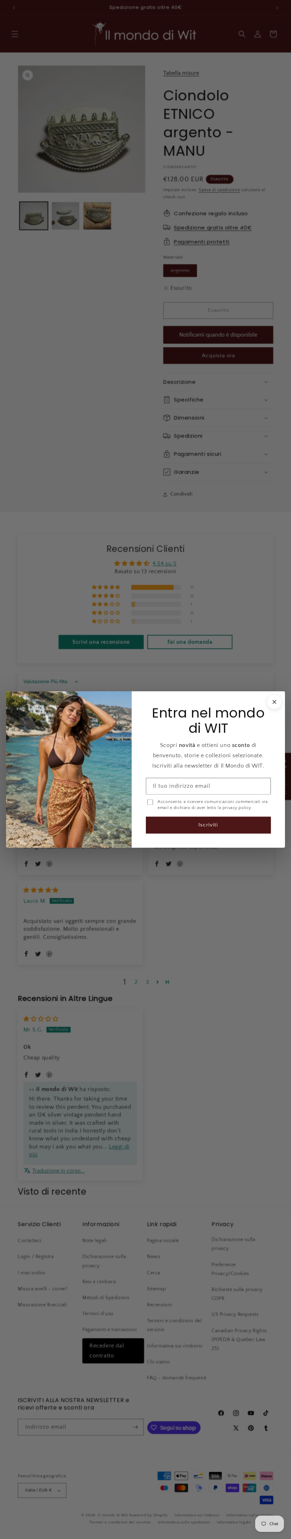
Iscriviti (208, 825)
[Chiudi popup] (274, 702)
